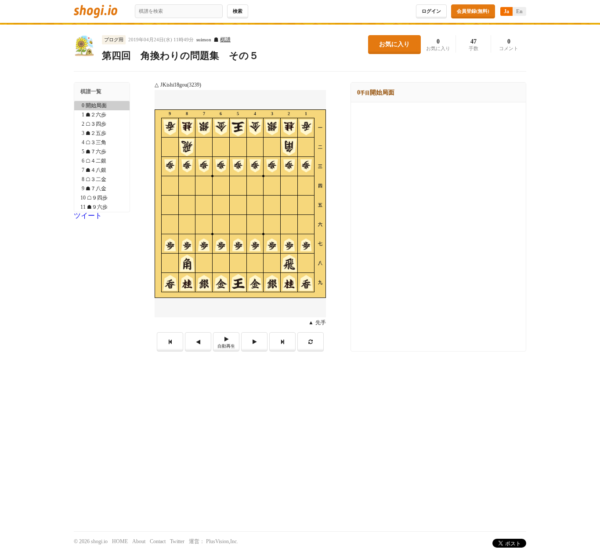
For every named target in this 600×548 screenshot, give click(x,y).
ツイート (88, 215)
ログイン (431, 11)
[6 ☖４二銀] (102, 161)
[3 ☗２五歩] (102, 133)
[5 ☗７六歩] (102, 151)
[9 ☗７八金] (102, 188)
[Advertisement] (300, 417)
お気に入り (394, 44)
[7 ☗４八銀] (102, 170)
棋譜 (225, 39)
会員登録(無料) (473, 11)
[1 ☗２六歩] (102, 115)
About (138, 541)
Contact (158, 541)
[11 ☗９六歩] (102, 207)
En (519, 11)
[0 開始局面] (102, 105)
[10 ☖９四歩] (102, 198)
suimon (203, 39)
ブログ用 (113, 39)
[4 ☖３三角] (102, 142)
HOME (120, 541)
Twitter (177, 541)
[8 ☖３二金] (102, 179)
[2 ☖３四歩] (102, 124)
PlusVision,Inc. (222, 541)
